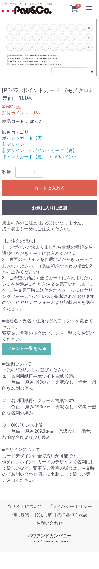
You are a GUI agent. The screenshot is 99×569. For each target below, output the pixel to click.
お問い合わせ (49, 523)
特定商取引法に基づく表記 (61, 514)
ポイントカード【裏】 (24, 138)
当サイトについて (24, 506)
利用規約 (20, 514)
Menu (89, 5)
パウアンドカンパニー (50, 535)
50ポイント (66, 156)
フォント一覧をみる (26, 348)
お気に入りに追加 (49, 208)
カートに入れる (49, 188)
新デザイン (13, 144)
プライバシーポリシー (70, 506)
